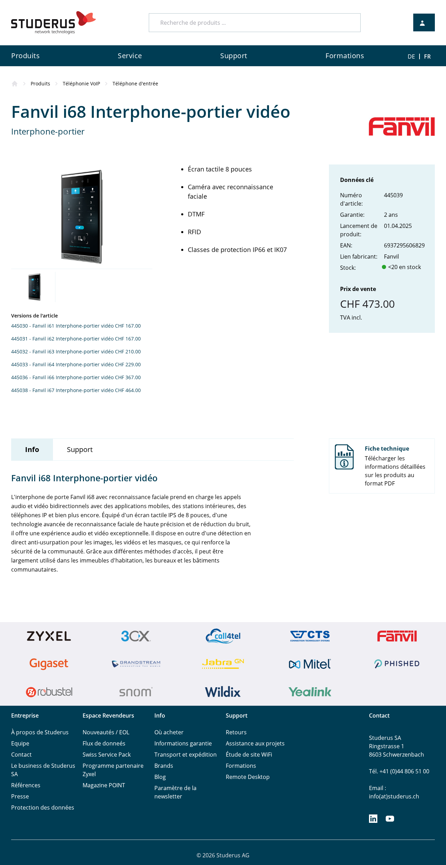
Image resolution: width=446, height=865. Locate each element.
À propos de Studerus (40, 732)
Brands (163, 766)
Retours (236, 732)
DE (411, 56)
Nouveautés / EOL (106, 732)
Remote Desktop (248, 777)
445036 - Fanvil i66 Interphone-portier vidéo (62, 377)
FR (427, 56)
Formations (241, 766)
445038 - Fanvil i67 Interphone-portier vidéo (62, 390)
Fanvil (391, 256)
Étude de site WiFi (249, 754)
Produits (40, 83)
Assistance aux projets (255, 743)
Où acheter (169, 732)
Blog (160, 777)
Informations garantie (183, 743)
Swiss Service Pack (107, 754)
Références (25, 785)
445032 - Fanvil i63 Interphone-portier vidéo (62, 351)
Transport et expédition (185, 754)
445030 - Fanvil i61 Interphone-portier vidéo (62, 325)
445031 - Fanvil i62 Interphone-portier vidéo (62, 338)
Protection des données (42, 807)
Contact (21, 754)
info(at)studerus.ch (394, 796)
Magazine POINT (104, 785)
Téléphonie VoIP (81, 83)
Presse (20, 796)
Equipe (20, 743)
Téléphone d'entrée (135, 83)
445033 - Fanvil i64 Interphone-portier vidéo (62, 364)
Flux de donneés (104, 743)
